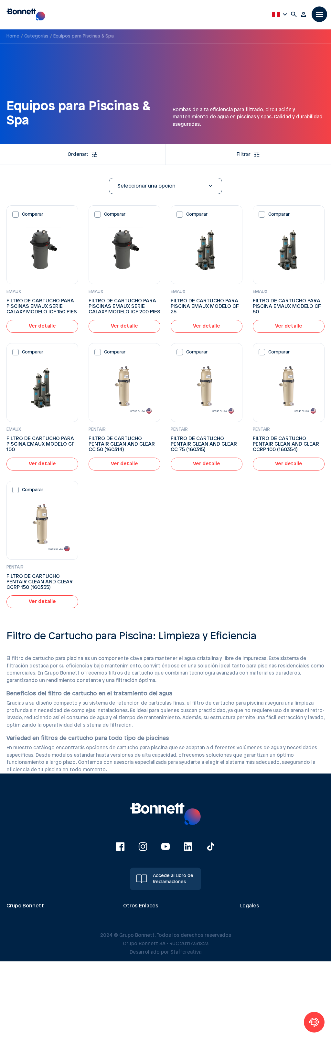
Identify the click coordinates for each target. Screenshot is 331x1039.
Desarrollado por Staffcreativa (165, 952)
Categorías (36, 36)
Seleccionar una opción (146, 186)
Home (12, 36)
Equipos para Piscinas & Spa (83, 36)
